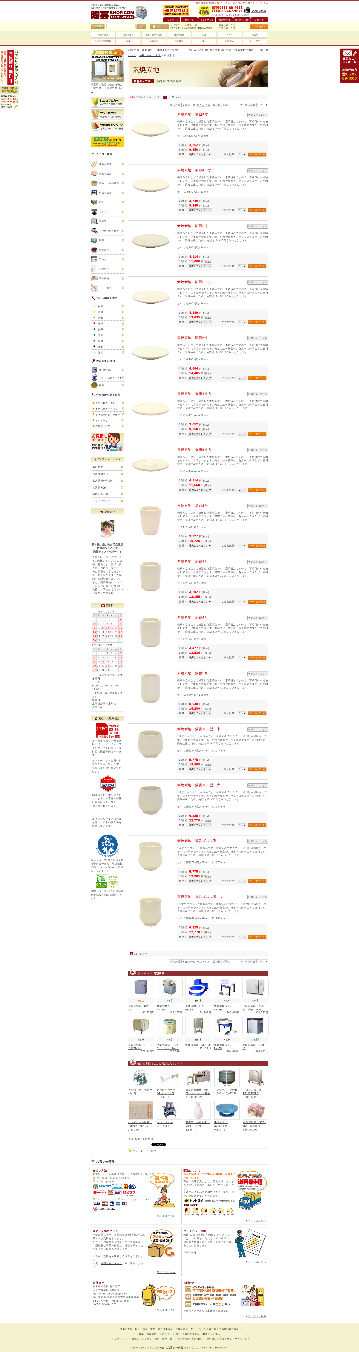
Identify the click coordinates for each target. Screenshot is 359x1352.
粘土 (204, 35)
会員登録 (227, 1339)
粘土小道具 (128, 35)
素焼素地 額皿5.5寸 (194, 282)
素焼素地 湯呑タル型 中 (198, 729)
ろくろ (230, 35)
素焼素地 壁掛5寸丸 (194, 450)
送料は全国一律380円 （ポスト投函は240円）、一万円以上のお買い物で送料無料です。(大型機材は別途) (156, 50)
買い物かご (213, 1339)
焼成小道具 (179, 35)
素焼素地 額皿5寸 (192, 226)
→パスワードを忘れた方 (183, 25)
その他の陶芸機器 (103, 41)
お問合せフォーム (111, 1263)
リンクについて (102, 501)
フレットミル (165, 1122)
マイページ (241, 1339)
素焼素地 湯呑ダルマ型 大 (200, 897)
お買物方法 (99, 487)
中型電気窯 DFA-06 (198, 1045)
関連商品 (229, 41)
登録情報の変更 (189, 28)
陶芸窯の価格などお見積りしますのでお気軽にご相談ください (264, 50)
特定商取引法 (101, 473)
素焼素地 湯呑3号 (192, 561)
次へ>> (176, 97)
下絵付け (179, 41)
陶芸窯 (255, 35)
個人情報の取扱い (103, 480)
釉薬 (128, 41)
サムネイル (203, 105)
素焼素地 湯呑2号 (192, 505)
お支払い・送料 (150, 1339)
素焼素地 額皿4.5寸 (194, 170)
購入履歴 (175, 28)
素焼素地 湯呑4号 (192, 617)
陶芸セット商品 (211, 1334)
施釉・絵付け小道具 (161, 1329)
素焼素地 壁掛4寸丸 (194, 394)
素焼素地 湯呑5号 (192, 673)
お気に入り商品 (205, 28)
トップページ (119, 1339)
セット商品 (255, 41)
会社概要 (98, 467)
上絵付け (204, 41)
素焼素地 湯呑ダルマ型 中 (200, 841)
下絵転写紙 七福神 (140, 1089)
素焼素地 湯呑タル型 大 (198, 785)
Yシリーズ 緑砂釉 (226, 1089)
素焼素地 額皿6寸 (192, 338)
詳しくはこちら (259, 115)
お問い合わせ (101, 494)
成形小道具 (103, 35)
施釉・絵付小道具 (153, 35)
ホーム (132, 55)
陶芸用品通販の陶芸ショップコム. (179, 1347)
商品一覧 (167, 1339)
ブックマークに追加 (144, 1151)
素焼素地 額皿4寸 (192, 114)
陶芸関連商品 (192, 1334)
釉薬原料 (154, 41)
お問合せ (199, 1339)
